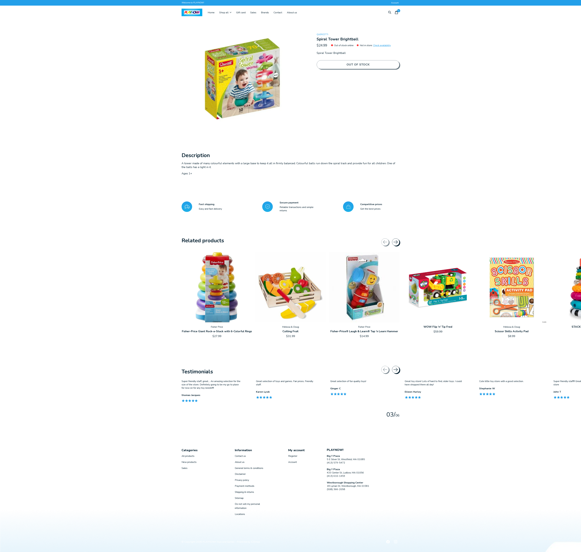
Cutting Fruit (290, 331)
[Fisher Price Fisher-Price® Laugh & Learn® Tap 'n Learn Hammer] (364, 287)
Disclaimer (240, 474)
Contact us (240, 456)
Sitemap (239, 498)
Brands (265, 12)
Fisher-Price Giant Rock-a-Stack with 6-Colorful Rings (217, 331)
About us (292, 12)
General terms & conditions (249, 468)
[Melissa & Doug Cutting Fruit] (290, 287)
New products (189, 462)
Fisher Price (217, 327)
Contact (278, 12)
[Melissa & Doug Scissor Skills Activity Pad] (511, 287)
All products (188, 456)
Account (292, 462)
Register (292, 456)
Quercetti (322, 34)
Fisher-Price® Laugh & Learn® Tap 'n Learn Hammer (364, 331)
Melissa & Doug (290, 327)
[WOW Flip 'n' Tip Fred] (438, 287)
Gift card (241, 12)
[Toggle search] (390, 12)
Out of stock (358, 65)
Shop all (223, 12)
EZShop (255, 542)
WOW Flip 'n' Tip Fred (437, 327)
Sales (253, 12)
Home (211, 12)
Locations (240, 514)
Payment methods (244, 486)
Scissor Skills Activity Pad (511, 331)
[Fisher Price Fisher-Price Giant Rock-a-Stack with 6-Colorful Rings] (217, 287)
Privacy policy (242, 480)
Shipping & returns (244, 492)
